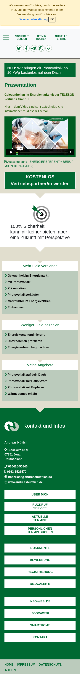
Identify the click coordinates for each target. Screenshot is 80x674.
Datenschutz (50, 664)
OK (52, 19)
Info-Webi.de (40, 601)
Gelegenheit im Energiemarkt (28, 275)
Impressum (26, 664)
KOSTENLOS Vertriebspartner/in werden (40, 180)
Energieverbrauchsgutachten (28, 347)
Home (8, 664)
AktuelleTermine (61, 37)
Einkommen (16, 307)
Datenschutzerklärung (33, 19)
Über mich (40, 494)
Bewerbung (40, 559)
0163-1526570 (16, 471)
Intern (10, 670)
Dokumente (40, 548)
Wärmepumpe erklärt (22, 393)
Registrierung (40, 571)
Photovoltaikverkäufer (23, 294)
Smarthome (40, 625)
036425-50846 (18, 466)
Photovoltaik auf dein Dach (27, 374)
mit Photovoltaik (19, 282)
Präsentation (17, 288)
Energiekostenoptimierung (26, 334)
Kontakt (40, 637)
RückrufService (40, 506)
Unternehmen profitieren (25, 341)
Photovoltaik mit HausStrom (27, 381)
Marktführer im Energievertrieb (29, 301)
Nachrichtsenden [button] (22, 37)
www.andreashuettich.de (25, 482)
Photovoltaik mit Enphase (26, 387)
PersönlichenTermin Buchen (40, 530)
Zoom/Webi (40, 613)
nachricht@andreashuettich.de (30, 476)
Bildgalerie (40, 583)
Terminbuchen (41, 37)
